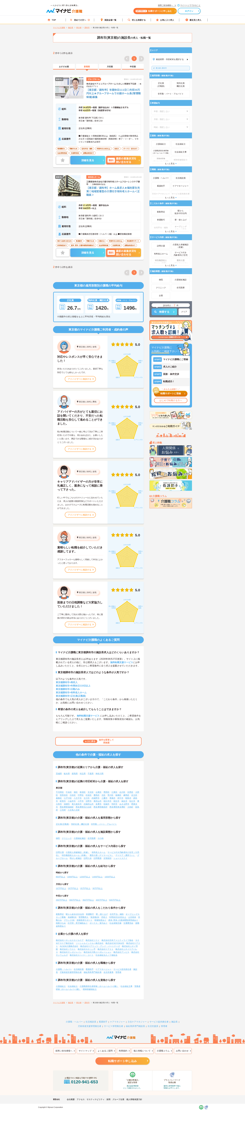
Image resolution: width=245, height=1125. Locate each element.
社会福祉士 (73, 986)
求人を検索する (139, 20)
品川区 (122, 792)
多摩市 (99, 804)
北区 (103, 795)
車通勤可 (90, 914)
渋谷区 (73, 795)
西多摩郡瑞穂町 (67, 807)
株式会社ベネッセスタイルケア (70, 940)
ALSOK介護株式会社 (69, 946)
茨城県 (59, 773)
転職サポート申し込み (122, 1061)
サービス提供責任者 (122, 969)
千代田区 (60, 792)
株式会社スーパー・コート (82, 955)
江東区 (114, 792)
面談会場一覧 (110, 20)
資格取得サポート (84, 920)
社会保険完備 (115, 923)
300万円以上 (75, 900)
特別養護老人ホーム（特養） (75, 855)
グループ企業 (118, 1099)
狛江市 (132, 801)
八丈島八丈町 (74, 810)
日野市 (89, 801)
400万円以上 (101, 900)
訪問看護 (98, 858)
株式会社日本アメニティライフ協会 (117, 940)
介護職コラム (163, 1051)
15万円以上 (61, 888)
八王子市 (78, 798)
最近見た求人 (195, 20)
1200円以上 (85, 877)
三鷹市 (104, 798)
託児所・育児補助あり (78, 923)
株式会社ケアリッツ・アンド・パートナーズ (100, 946)
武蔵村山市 (89, 804)
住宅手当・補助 (117, 914)
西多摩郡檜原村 (100, 807)
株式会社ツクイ (93, 940)
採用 (108, 1099)
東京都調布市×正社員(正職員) (71, 696)
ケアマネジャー (117, 1022)
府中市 (120, 798)
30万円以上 (97, 888)
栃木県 (67, 773)
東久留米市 (77, 804)
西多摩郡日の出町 (84, 807)
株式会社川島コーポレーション (97, 952)
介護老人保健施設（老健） (78, 852)
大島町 (130, 807)
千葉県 (91, 773)
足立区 (134, 795)
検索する (164, 311)
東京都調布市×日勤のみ (68, 689)
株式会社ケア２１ (105, 949)
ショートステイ (120, 858)
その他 (101, 838)
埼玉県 (83, 773)
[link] (64, 67)
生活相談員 (79, 969)
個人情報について (142, 1051)
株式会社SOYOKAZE (114, 943)
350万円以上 (88, 900)
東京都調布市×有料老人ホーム (71, 692)
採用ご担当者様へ (63, 1051)
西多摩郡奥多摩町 (117, 807)
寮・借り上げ (102, 914)
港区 (76, 792)
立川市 (87, 798)
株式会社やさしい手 (87, 949)
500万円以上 (115, 900)
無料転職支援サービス (121, 662)
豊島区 (97, 795)
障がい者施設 (76, 858)
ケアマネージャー (103, 969)
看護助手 (90, 969)
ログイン (189, 11)
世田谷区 (64, 795)
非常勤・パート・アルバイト (104, 824)
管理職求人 (83, 917)
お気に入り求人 (167, 20)
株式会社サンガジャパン (71, 952)
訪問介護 (60, 852)
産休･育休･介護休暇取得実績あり (123, 920)
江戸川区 (68, 798)
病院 (58, 838)
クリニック (67, 838)
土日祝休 (132, 917)
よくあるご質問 (105, 1051)
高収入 (104, 917)
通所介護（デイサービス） (101, 855)
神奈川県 (100, 773)
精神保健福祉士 (90, 989)
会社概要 (71, 1099)
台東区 (99, 792)
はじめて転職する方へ (170, 400)
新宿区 (83, 792)
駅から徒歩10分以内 (75, 914)
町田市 (63, 801)
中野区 (81, 795)
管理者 (118, 972)
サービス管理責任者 (113, 1026)
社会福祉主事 (126, 986)
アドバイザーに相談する (79, 379)
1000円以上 (72, 877)
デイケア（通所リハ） (125, 855)
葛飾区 (59, 798)
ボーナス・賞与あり (98, 923)
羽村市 (114, 804)
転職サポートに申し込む (154, 11)
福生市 (124, 801)
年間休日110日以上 (117, 917)
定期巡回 (107, 858)
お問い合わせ (182, 1051)
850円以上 (60, 877)
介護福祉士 (61, 986)
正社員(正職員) (62, 824)
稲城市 (106, 804)
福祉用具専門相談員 (93, 972)
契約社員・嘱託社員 (80, 824)
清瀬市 (67, 804)
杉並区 (89, 795)
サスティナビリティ (95, 1099)
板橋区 (118, 795)
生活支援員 (108, 972)
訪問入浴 (88, 858)
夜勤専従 (60, 914)
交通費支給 (128, 923)
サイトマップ (85, 1051)
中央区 (69, 792)
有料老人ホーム (98, 852)
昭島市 (128, 798)
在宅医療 (92, 838)
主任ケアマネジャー (137, 1022)
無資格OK (94, 917)
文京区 (91, 792)
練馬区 (126, 795)
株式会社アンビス (121, 952)
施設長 (174, 1022)
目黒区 (130, 792)
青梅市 (112, 798)
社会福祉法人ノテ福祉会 (106, 955)
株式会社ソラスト (68, 949)
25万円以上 (85, 888)
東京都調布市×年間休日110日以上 (73, 685)
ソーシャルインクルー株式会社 (90, 943)
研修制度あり (100, 920)
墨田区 (106, 792)
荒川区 (110, 795)
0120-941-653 (84, 1082)
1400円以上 (97, 877)
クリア (184, 312)
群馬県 (75, 773)
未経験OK (72, 917)
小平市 (81, 801)
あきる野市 (124, 804)
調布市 (161, 68)
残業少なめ (61, 923)
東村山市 (98, 801)
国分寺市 (107, 801)
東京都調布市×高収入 (67, 682)
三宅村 (63, 810)
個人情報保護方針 (134, 1099)
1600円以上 (110, 877)
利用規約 (123, 1051)
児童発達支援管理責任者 (71, 972)
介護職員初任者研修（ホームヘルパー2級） (99, 986)
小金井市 (72, 801)
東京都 (82, 347)
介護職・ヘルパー (64, 969)
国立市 (116, 801)
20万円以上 (73, 888)
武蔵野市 (96, 798)
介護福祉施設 (80, 838)
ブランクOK (69, 920)
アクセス (81, 1099)
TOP (54, 20)
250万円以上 (61, 900)
